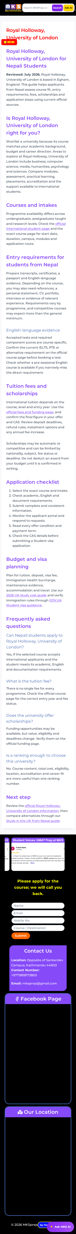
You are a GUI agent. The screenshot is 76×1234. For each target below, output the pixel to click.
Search (57, 7)
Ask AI (68, 7)
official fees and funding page (29, 412)
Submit (21, 935)
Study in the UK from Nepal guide (33, 821)
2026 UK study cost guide (26, 595)
